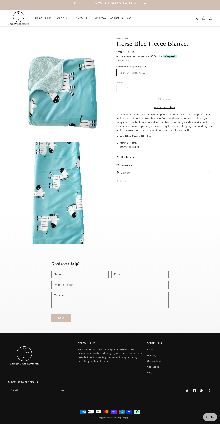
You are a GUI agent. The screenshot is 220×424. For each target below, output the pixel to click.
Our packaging (155, 361)
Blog (149, 372)
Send (61, 317)
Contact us (153, 366)
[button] (196, 18)
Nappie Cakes (105, 418)
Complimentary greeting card (131, 66)
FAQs (150, 349)
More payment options (164, 107)
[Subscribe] (62, 390)
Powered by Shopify (120, 418)
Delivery (151, 355)
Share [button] (123, 181)
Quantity (120, 82)
